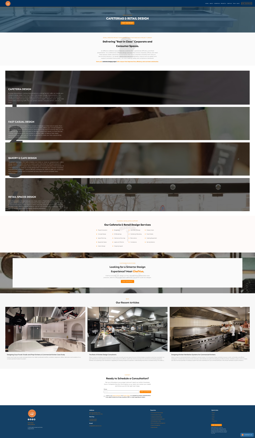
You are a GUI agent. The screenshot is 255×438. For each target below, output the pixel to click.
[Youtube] (34, 419)
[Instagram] (28, 419)
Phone (105, 389)
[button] (217, 3)
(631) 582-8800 (93, 419)
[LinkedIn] (32, 419)
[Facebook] (30, 419)
